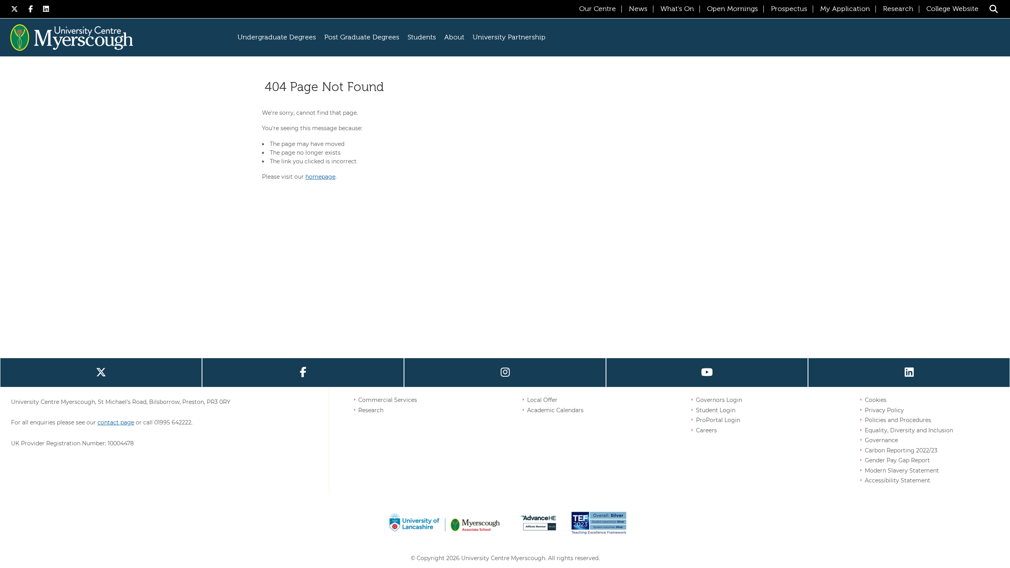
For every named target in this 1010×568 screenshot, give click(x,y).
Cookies (876, 400)
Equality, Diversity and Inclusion (909, 430)
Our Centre (597, 9)
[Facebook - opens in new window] (31, 9)
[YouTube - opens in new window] (707, 372)
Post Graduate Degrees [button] (361, 37)
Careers (706, 430)
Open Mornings (732, 9)
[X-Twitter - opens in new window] (15, 9)
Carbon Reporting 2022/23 (901, 450)
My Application (845, 9)
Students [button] (422, 37)
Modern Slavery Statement (902, 470)
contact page (115, 422)
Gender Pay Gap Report (897, 460)
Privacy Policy (884, 410)
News (638, 9)
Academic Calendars (555, 410)
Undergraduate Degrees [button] (277, 37)
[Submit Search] (993, 9)
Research (898, 9)
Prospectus (789, 9)
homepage (320, 176)
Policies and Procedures (898, 420)
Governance (881, 440)
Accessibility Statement (897, 480)
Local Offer (542, 400)
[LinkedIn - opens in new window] (46, 9)
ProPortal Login (718, 420)
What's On (677, 9)
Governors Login (719, 400)
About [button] (454, 37)
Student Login (715, 410)
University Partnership (509, 37)
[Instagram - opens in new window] (505, 372)
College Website (952, 9)
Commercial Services (387, 400)
